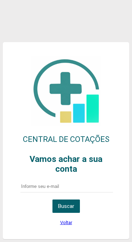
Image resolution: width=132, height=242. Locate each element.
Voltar (66, 222)
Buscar (66, 206)
